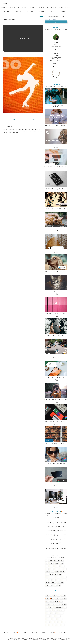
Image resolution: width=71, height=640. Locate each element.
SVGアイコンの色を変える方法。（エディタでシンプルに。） (56, 188)
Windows (47, 582)
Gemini (56, 568)
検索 (46, 624)
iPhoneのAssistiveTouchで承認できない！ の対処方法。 (56, 335)
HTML (65, 568)
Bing (46, 563)
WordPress (53, 582)
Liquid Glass (63, 604)
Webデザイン (63, 579)
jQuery (47, 574)
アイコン (53, 613)
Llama (51, 574)
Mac (60, 574)
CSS (61, 598)
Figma (47, 568)
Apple (54, 595)
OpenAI (51, 607)
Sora (54, 579)
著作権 (58, 624)
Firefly (51, 568)
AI (46, 560)
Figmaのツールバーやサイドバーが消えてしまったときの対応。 (56, 271)
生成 (50, 624)
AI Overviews (56, 560)
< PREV (13, 119)
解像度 (62, 624)
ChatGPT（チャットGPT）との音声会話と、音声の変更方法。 (56, 125)
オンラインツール (49, 585)
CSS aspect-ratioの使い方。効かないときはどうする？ (56, 105)
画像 (54, 624)
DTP (65, 598)
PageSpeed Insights (58, 607)
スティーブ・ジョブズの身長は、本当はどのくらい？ (56, 519)
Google (56, 601)
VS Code (55, 610)
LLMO (56, 574)
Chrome (47, 598)
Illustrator (48, 571)
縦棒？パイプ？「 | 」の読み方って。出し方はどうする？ (56, 443)
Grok (61, 568)
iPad (52, 571)
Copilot (61, 563)
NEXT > (33, 119)
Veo (58, 579)
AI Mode (50, 560)
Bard (62, 560)
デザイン (55, 585)
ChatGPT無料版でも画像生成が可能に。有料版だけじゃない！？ (56, 208)
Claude (56, 563)
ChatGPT (51, 563)
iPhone (56, 571)
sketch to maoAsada (9, 19)
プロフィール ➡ (56, 63)
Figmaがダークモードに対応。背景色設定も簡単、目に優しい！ (56, 463)
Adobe (47, 595)
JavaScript (62, 571)
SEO (50, 579)
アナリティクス (60, 582)
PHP (46, 579)
